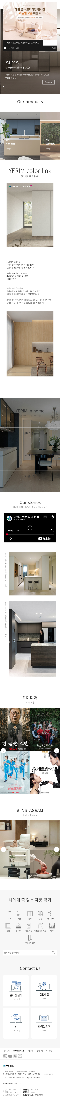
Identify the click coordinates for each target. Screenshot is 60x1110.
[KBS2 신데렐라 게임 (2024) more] (45, 772)
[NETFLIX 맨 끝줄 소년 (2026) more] (15, 729)
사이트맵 (49, 1051)
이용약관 (30, 1051)
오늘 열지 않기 (13, 48)
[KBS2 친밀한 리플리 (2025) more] (45, 729)
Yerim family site (10, 1083)
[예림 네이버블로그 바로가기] (20, 1055)
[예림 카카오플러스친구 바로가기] (15, 1055)
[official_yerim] (15, 834)
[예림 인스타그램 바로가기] (5, 1055)
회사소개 (6, 1051)
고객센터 (40, 1051)
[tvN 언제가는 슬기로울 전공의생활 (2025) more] (15, 772)
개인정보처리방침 (18, 1051)
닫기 (54, 48)
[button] (3, 750)
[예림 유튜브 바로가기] (10, 1056)
